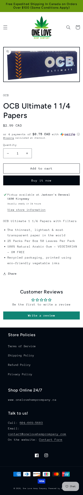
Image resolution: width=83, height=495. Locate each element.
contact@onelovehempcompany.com (37, 434)
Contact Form (50, 439)
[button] (5, 27)
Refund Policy (19, 364)
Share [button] (12, 273)
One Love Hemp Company (35, 488)
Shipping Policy (21, 355)
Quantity (10, 144)
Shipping (8, 138)
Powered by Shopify (59, 488)
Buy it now (41, 180)
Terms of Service (22, 346)
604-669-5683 (31, 422)
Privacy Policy (20, 374)
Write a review (41, 315)
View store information (26, 209)
